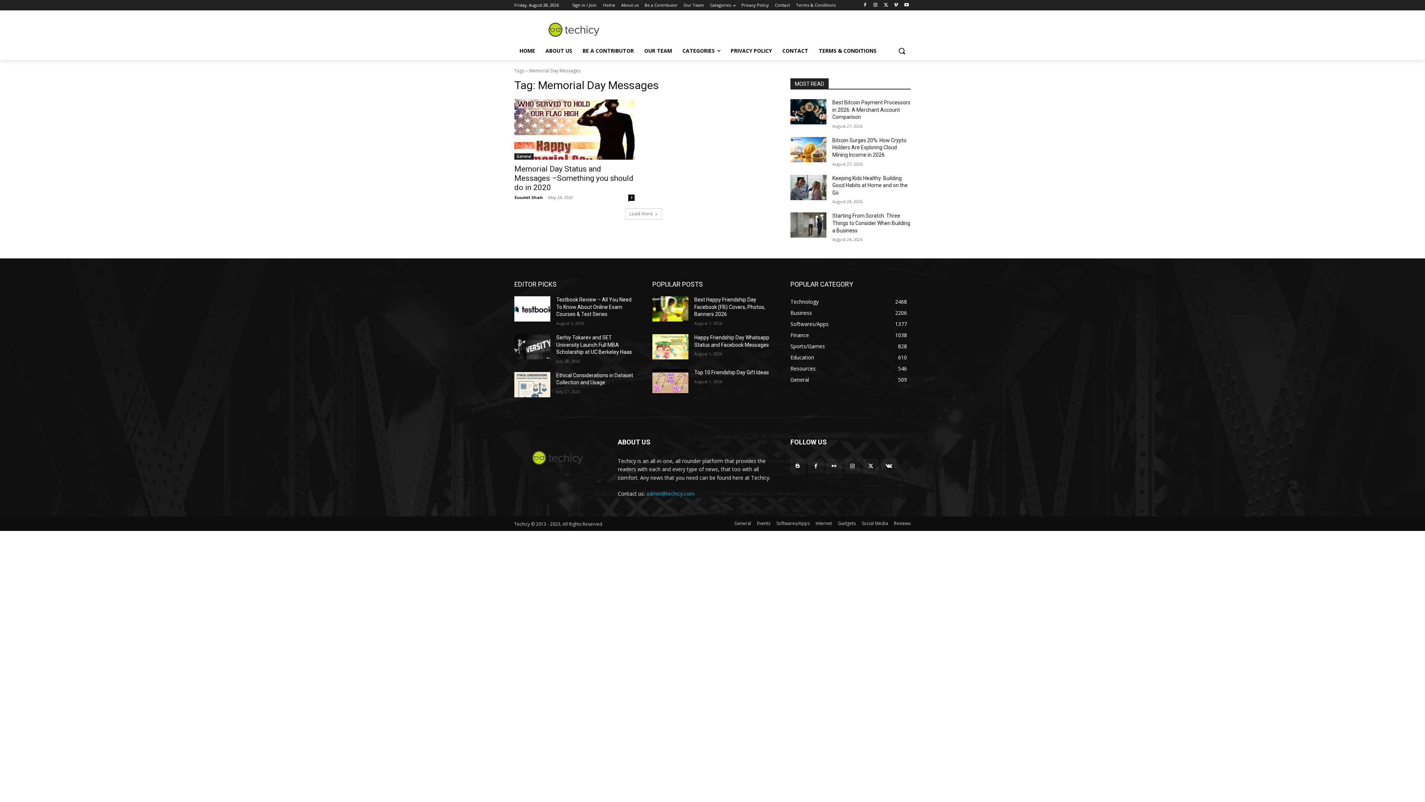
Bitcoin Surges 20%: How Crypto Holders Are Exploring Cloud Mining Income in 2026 (869, 147)
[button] (902, 51)
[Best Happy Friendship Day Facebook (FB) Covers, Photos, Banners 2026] (670, 309)
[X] (886, 5)
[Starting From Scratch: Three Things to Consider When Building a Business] (808, 225)
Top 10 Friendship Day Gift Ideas (731, 372)
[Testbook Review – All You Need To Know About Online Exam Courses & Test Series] (532, 309)
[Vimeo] (896, 5)
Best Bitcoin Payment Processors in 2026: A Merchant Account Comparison (871, 110)
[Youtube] (906, 5)
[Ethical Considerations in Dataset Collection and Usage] (532, 384)
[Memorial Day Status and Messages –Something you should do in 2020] (574, 130)
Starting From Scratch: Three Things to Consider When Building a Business (871, 223)
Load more (641, 214)
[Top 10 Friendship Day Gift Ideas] (670, 381)
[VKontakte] (889, 466)
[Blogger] (797, 466)
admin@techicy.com (670, 493)
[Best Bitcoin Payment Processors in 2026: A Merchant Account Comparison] (808, 111)
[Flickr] (834, 466)
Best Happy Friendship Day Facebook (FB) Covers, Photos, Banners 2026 (729, 307)
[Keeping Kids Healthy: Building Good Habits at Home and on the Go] (808, 187)
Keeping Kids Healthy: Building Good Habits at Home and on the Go (870, 185)
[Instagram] (875, 5)
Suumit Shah (528, 197)
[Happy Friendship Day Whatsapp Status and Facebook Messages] (670, 346)
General (524, 156)
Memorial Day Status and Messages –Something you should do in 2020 (573, 178)
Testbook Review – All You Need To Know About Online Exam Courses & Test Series (594, 307)
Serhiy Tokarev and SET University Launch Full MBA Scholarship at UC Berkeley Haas (594, 345)
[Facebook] (865, 5)
